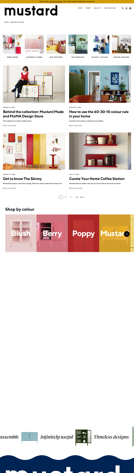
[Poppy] (83, 233)
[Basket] (130, 8)
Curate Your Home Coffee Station (96, 178)
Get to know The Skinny (22, 178)
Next (127, 234)
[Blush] (21, 233)
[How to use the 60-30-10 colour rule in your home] (100, 84)
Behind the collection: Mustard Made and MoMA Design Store (33, 113)
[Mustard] (114, 233)
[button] (80, 8)
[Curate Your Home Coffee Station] (100, 151)
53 (77, 197)
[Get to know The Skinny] (34, 151)
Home (6, 22)
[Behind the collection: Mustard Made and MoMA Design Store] (34, 84)
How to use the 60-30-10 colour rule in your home (99, 113)
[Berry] (52, 233)
